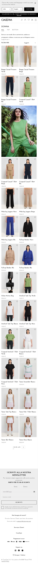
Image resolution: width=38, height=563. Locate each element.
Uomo (15, 486)
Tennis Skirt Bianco (7, 440)
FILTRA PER (5, 42)
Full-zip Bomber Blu (7, 268)
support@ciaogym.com (24, 521)
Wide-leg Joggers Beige (27, 211)
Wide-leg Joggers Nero (9, 211)
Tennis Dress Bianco (25, 440)
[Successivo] (23, 447)
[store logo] (6, 20)
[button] (25, 20)
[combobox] (2, 19)
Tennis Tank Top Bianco (8, 412)
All (2, 30)
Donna (25, 486)
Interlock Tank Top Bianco (9, 324)
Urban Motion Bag (7, 296)
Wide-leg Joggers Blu (8, 240)
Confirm (29, 9)
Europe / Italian (20, 555)
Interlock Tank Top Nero (27, 324)
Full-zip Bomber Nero (26, 240)
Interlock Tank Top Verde (27, 296)
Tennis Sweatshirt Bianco (27, 382)
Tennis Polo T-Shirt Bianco (27, 412)
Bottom (15, 30)
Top (8, 30)
